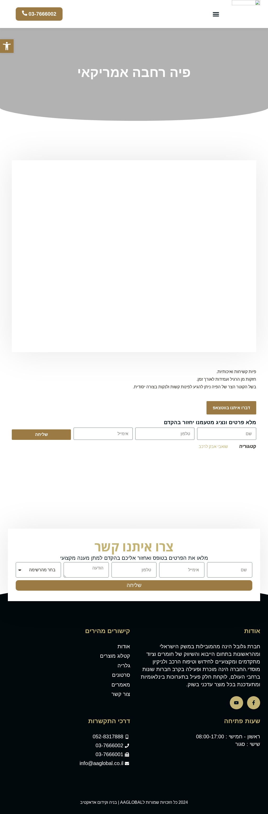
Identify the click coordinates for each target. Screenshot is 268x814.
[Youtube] (236, 702)
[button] (216, 14)
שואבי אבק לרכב (213, 446)
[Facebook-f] (253, 702)
